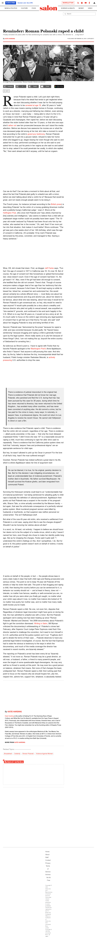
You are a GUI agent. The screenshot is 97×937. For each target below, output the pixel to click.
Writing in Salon (40, 624)
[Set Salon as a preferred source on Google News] (59, 86)
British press (56, 204)
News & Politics (11, 8)
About (47, 854)
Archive (47, 874)
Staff (46, 857)
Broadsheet (8, 754)
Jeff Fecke (49, 268)
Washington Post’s (38, 349)
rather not (12, 126)
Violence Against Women (44, 754)
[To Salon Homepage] (48, 8)
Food (34, 8)
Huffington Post (9, 213)
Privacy (47, 863)
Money (81, 8)
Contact (48, 860)
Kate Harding (10, 38)
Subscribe (10, 3)
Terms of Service (47, 869)
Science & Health (68, 8)
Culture (24, 8)
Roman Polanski (28, 754)
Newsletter (68, 3)
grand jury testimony (36, 134)
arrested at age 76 (33, 105)
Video (90, 8)
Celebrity (17, 754)
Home (47, 852)
